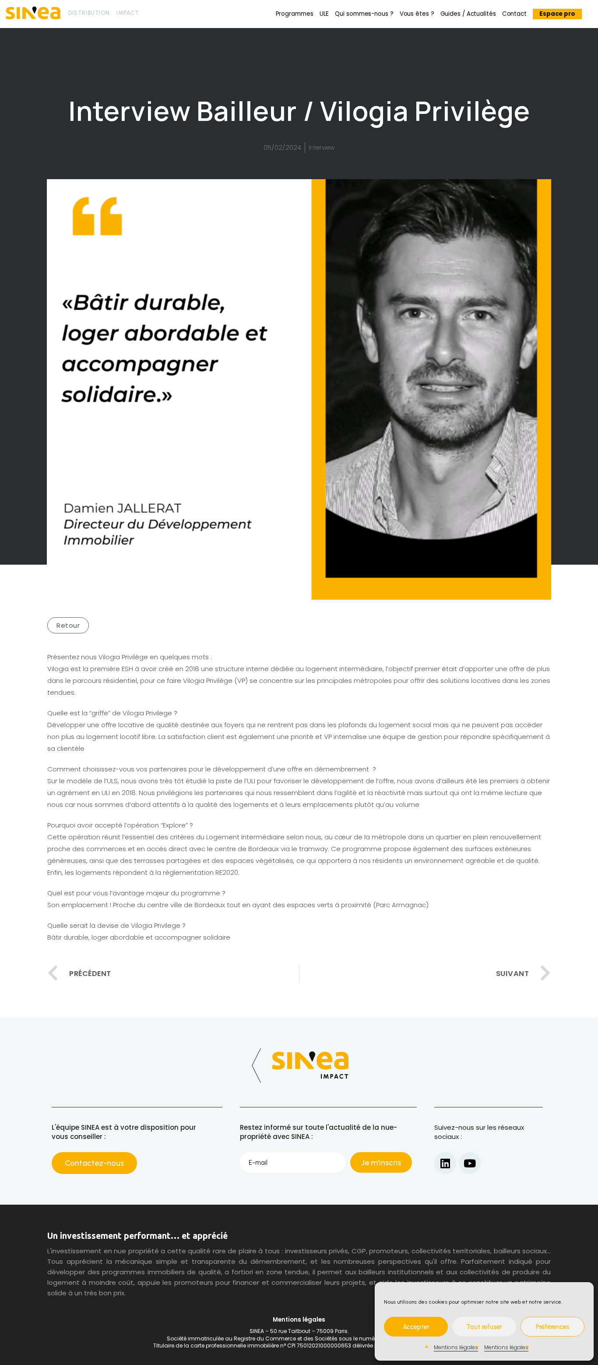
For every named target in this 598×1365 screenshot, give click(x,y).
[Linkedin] (445, 1163)
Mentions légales (456, 1347)
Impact (127, 13)
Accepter (416, 1327)
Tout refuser (484, 1327)
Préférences (553, 1327)
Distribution (88, 13)
